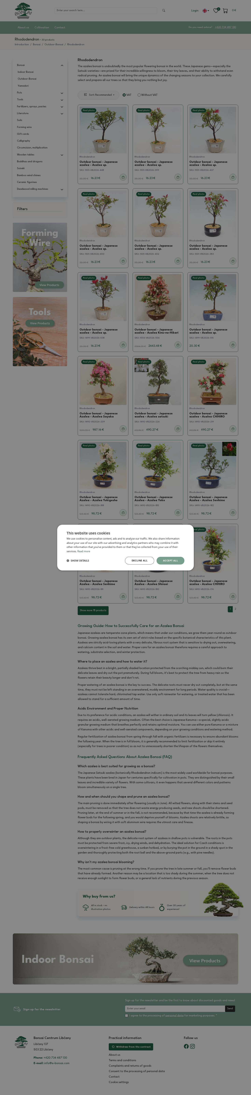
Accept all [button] (170, 560)
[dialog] (125, 547)
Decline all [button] (140, 560)
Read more (83, 551)
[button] (78, 560)
